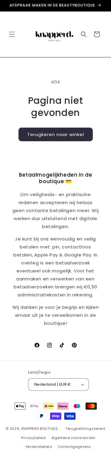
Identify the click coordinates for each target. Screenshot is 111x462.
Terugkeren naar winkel (55, 134)
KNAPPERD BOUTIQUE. (40, 428)
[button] (11, 34)
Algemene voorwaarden (74, 437)
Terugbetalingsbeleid (85, 428)
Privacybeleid (33, 437)
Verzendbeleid (38, 446)
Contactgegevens (74, 446)
